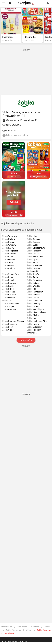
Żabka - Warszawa (13, 630)
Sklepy (29, 630)
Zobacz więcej (26, 340)
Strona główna (6, 627)
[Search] (48, 3)
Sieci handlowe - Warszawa (28, 627)
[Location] (10, 3)
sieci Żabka (17, 223)
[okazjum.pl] (26, 3)
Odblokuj (14, 202)
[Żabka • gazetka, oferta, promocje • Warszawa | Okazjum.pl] (26, 103)
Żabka (47, 627)
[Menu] (3, 3)
